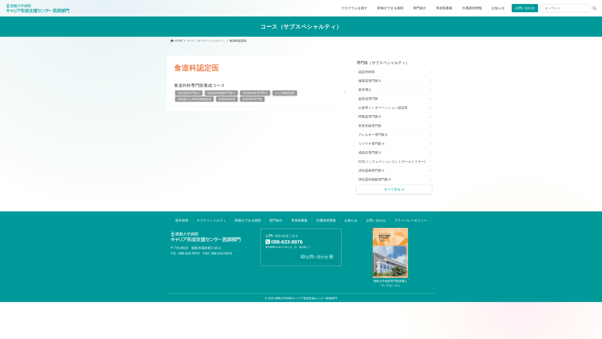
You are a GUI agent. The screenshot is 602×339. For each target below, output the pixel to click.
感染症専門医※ (369, 152)
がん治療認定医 (285, 93)
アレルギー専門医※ (373, 135)
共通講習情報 (326, 220)
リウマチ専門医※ (371, 143)
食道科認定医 (226, 99)
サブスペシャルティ (211, 220)
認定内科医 (366, 72)
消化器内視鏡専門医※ (221, 93)
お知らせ (350, 220)
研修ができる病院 (248, 220)
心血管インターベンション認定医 (383, 107)
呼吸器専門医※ (369, 116)
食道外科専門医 (252, 99)
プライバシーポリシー (410, 220)
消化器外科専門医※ (255, 93)
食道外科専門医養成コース (199, 85)
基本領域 (181, 220)
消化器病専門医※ (189, 93)
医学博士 (365, 90)
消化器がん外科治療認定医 (194, 99)
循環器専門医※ (369, 81)
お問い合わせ (525, 8)
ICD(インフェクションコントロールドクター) (392, 161)
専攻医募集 (299, 220)
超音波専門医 (368, 99)
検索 (594, 8)
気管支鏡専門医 (369, 126)
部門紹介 (276, 220)
